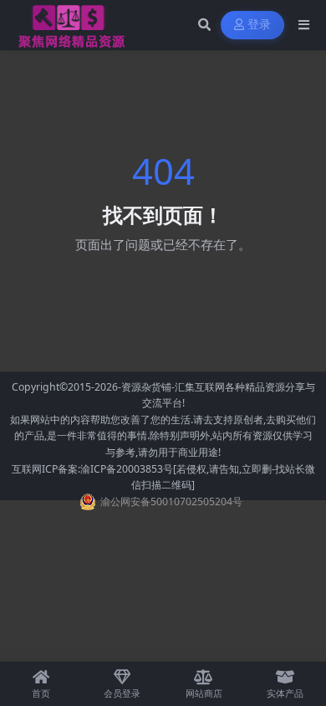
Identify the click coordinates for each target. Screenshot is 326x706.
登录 (259, 24)
